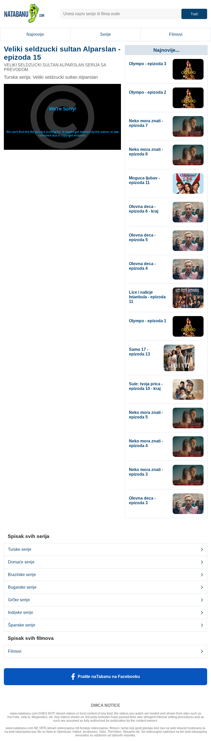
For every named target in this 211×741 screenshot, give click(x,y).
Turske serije (19, 549)
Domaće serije (21, 562)
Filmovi (175, 34)
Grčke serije (19, 600)
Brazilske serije (22, 574)
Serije (105, 34)
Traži (194, 14)
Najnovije (35, 34)
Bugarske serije (22, 587)
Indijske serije (20, 612)
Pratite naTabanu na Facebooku (109, 676)
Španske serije (21, 625)
